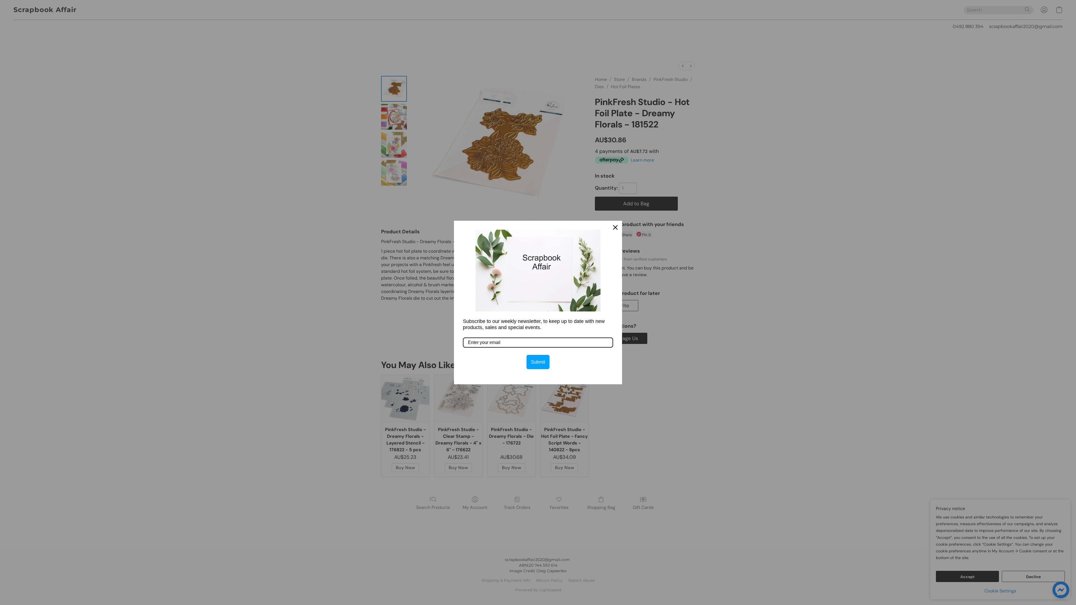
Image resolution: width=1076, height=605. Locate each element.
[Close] (615, 227)
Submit (538, 362)
